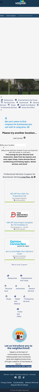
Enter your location (7, 145)
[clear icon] (3, 147)
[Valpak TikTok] (23, 377)
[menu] (1, 2)
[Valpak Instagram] (19, 377)
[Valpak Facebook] (15, 377)
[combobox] (19, 145)
